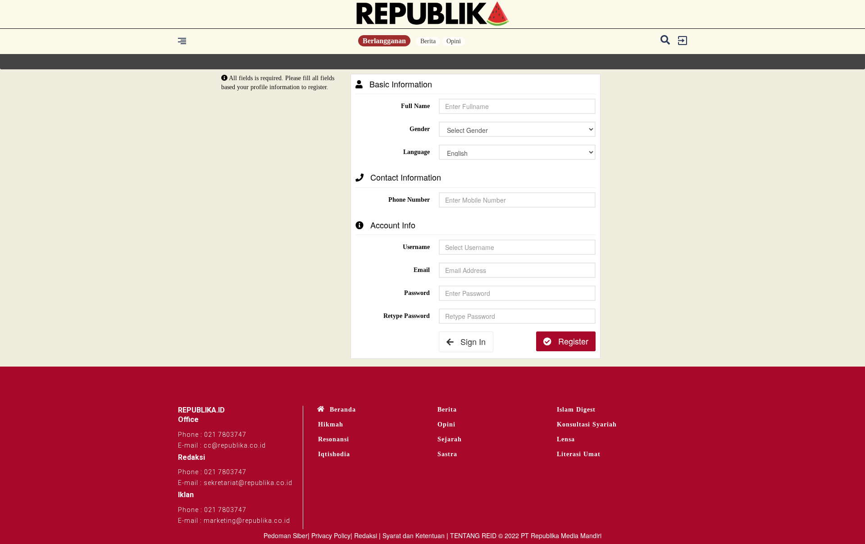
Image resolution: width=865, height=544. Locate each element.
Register (569, 341)
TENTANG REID (473, 535)
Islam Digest (576, 409)
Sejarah (449, 439)
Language (416, 152)
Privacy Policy (331, 535)
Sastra (447, 454)
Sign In (470, 341)
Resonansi (333, 439)
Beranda (343, 409)
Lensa (566, 439)
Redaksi (365, 535)
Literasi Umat (579, 454)
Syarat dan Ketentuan (413, 535)
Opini (453, 41)
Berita (428, 41)
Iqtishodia (334, 454)
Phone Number (409, 199)
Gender (420, 129)
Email (422, 270)
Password (417, 293)
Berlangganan (384, 41)
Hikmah (330, 424)
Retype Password (406, 316)
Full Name (415, 106)
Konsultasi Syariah (587, 424)
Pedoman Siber (286, 535)
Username (416, 247)
